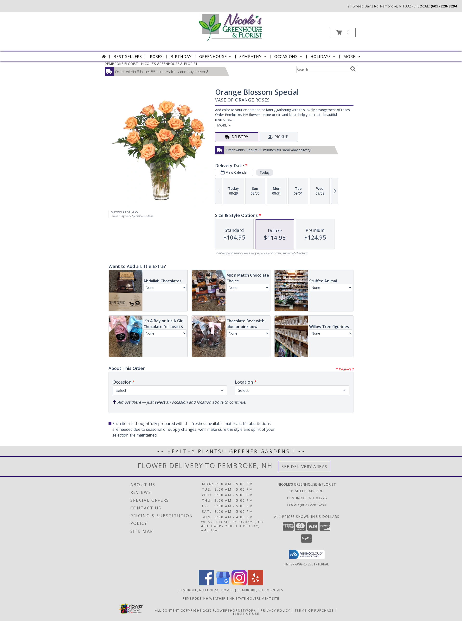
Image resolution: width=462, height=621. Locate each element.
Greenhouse (213, 56)
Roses (156, 56)
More (349, 56)
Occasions (286, 56)
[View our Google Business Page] (223, 584)
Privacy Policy (275, 610)
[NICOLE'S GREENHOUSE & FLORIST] (230, 26)
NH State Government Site (254, 598)
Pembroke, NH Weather (204, 598)
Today (265, 172)
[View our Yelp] (255, 584)
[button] (343, 32)
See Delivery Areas (304, 466)
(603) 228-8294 (444, 6)
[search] (353, 69)
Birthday (181, 56)
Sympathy (250, 56)
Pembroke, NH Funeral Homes (206, 590)
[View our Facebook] (206, 584)
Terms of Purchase (314, 610)
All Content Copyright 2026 (183, 610)
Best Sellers (128, 56)
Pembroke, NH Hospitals (260, 590)
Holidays (320, 56)
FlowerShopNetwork (234, 610)
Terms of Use (246, 613)
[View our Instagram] (239, 584)
